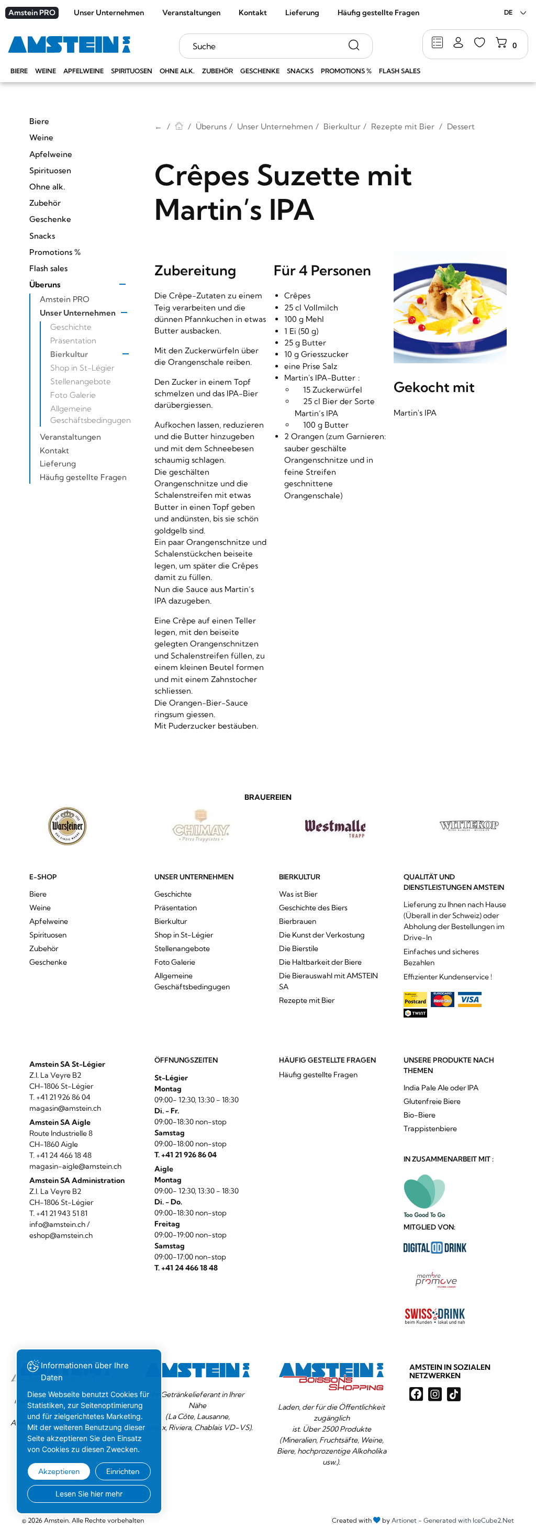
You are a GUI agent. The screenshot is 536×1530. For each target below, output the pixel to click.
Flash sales (399, 71)
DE (508, 12)
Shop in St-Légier (82, 368)
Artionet (404, 1520)
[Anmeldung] (458, 43)
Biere (19, 71)
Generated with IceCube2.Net (468, 1520)
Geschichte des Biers (313, 907)
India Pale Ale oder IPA (441, 1087)
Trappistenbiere (430, 1128)
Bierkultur (69, 354)
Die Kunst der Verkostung (322, 935)
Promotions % (346, 71)
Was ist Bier (298, 894)
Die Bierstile (298, 948)
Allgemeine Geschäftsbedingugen (90, 414)
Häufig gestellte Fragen (378, 12)
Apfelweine (83, 71)
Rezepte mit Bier (402, 126)
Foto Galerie (73, 395)
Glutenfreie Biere (432, 1101)
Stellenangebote (80, 381)
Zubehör (217, 71)
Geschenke (260, 71)
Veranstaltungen (191, 12)
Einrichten (122, 1471)
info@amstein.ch (57, 1224)
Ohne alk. (177, 71)
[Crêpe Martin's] (450, 307)
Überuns (45, 284)
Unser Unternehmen (109, 12)
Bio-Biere (420, 1115)
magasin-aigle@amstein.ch (75, 1166)
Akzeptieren (59, 1471)
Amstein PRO (31, 12)
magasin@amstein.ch (65, 1108)
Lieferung (302, 12)
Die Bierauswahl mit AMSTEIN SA (328, 981)
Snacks (300, 71)
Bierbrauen (297, 921)
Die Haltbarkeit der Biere (320, 962)
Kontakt (253, 12)
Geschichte (71, 327)
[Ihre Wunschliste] (480, 43)
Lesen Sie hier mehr (88, 1493)
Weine (45, 71)
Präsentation (73, 340)
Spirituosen (131, 71)
